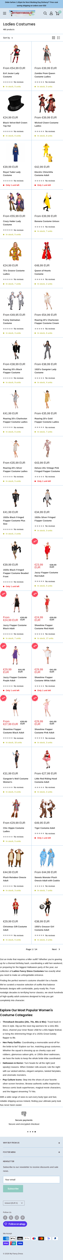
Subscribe (13, 1188)
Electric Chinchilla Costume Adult (44, 174)
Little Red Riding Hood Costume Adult (46, 780)
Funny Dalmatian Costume (11, 322)
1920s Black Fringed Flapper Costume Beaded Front (15, 573)
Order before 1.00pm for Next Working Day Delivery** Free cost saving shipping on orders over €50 (31, 4)
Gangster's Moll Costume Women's (15, 780)
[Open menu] (4, 13)
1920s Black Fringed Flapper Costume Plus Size (14, 520)
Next (54, 949)
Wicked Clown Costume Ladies (46, 124)
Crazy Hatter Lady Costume (12, 223)
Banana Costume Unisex (47, 221)
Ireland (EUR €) (11, 1203)
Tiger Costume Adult (45, 828)
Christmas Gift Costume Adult (15, 928)
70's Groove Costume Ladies (14, 272)
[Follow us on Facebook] (5, 1217)
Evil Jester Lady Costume (11, 75)
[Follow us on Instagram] (17, 1217)
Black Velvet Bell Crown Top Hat (15, 124)
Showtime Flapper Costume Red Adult (44, 627)
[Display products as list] (58, 37)
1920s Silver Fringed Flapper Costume (45, 519)
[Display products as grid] (53, 37)
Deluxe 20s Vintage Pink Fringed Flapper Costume (47, 469)
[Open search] (45, 13)
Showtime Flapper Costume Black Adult (13, 731)
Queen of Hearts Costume (43, 272)
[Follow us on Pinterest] (22, 1217)
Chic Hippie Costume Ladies (13, 830)
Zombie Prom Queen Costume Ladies (45, 75)
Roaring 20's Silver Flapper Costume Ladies (15, 469)
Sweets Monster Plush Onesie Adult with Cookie (47, 879)
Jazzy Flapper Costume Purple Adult (15, 679)
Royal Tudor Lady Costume (12, 174)
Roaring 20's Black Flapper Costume (12, 371)
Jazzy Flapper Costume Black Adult (15, 627)
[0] (57, 13)
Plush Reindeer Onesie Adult (14, 879)
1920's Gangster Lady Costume (45, 371)
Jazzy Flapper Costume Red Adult (46, 574)
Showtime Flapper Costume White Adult (45, 679)
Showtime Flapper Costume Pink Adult (44, 731)
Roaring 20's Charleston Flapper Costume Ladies (15, 420)
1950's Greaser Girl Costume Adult (44, 928)
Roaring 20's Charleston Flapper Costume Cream (47, 322)
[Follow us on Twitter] (11, 1217)
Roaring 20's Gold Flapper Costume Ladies (47, 420)
